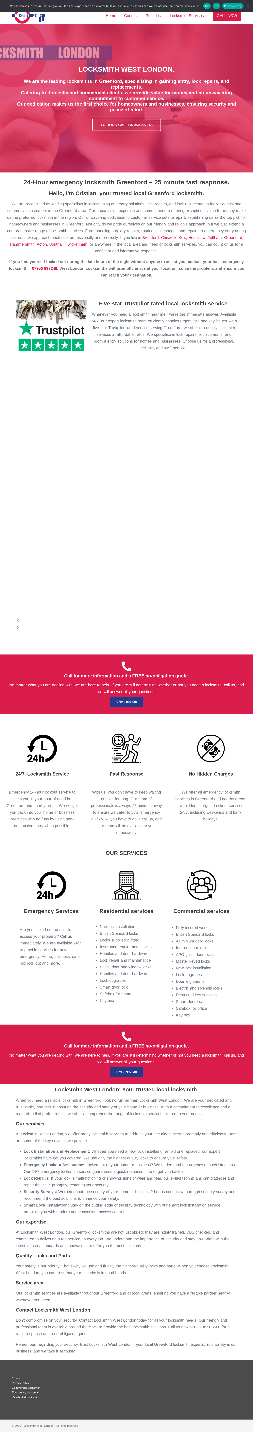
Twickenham (76, 244)
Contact (131, 15)
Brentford (150, 237)
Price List (154, 15)
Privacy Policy (20, 1383)
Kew (182, 237)
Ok (207, 6)
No (216, 6)
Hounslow (196, 237)
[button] (122, 620)
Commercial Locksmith (26, 1387)
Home (111, 15)
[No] (248, 6)
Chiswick (168, 237)
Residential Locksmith (25, 1397)
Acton (42, 244)
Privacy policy (233, 6)
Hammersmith (22, 244)
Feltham (215, 237)
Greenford (233, 237)
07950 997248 (44, 268)
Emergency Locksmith (26, 1392)
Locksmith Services (187, 15)
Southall (56, 244)
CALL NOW (227, 15)
